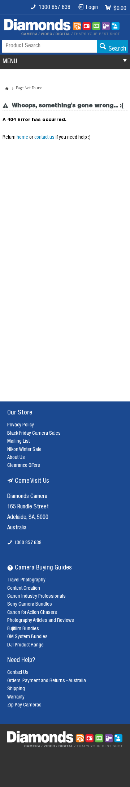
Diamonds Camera (27, 497)
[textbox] (49, 46)
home (22, 137)
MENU (10, 62)
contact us (44, 137)
